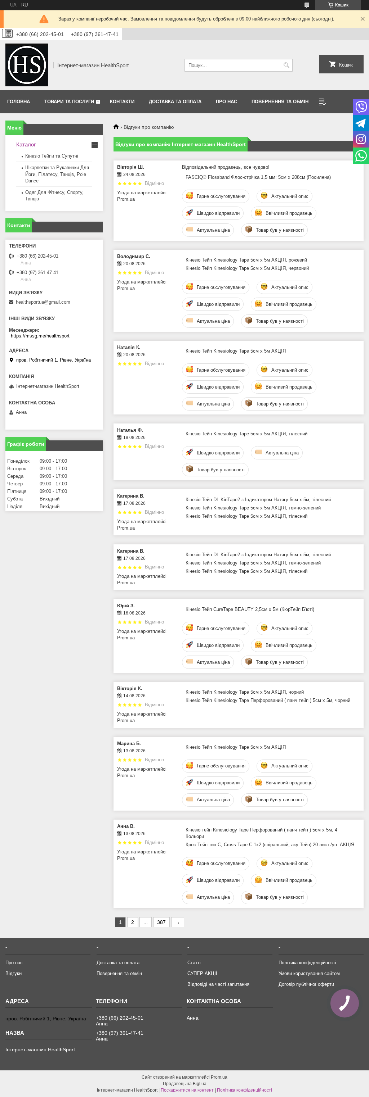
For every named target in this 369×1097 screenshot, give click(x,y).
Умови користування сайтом (309, 973)
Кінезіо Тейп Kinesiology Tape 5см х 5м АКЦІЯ (236, 351)
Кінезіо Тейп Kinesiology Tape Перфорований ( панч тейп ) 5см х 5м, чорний (268, 700)
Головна (18, 101)
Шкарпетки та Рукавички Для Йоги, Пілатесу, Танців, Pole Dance (57, 174)
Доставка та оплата (175, 101)
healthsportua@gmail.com (43, 302)
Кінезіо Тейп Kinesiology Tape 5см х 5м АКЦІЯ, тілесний (246, 433)
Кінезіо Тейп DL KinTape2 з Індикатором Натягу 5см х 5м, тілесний (258, 499)
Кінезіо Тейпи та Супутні (51, 156)
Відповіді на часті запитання (218, 984)
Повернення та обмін (280, 101)
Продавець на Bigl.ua (184, 1083)
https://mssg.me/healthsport (40, 336)
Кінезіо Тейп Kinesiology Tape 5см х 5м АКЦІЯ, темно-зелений (253, 508)
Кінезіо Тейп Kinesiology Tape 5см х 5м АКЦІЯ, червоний (247, 268)
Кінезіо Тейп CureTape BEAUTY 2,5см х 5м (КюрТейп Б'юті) (250, 609)
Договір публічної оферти (306, 984)
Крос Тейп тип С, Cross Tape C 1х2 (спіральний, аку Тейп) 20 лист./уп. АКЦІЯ (270, 844)
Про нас (226, 101)
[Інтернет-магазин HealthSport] (26, 65)
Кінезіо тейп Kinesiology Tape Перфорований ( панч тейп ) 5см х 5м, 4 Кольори (261, 833)
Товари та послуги (69, 101)
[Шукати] (286, 65)
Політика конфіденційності (307, 962)
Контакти (122, 101)
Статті (194, 962)
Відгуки (13, 973)
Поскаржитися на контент (187, 1090)
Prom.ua (219, 1077)
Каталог (26, 144)
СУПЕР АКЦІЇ (202, 973)
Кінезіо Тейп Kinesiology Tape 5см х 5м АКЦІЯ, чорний (245, 692)
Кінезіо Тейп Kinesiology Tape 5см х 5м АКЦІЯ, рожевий (246, 260)
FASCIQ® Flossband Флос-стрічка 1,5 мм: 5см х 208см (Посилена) (258, 177)
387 (161, 922)
